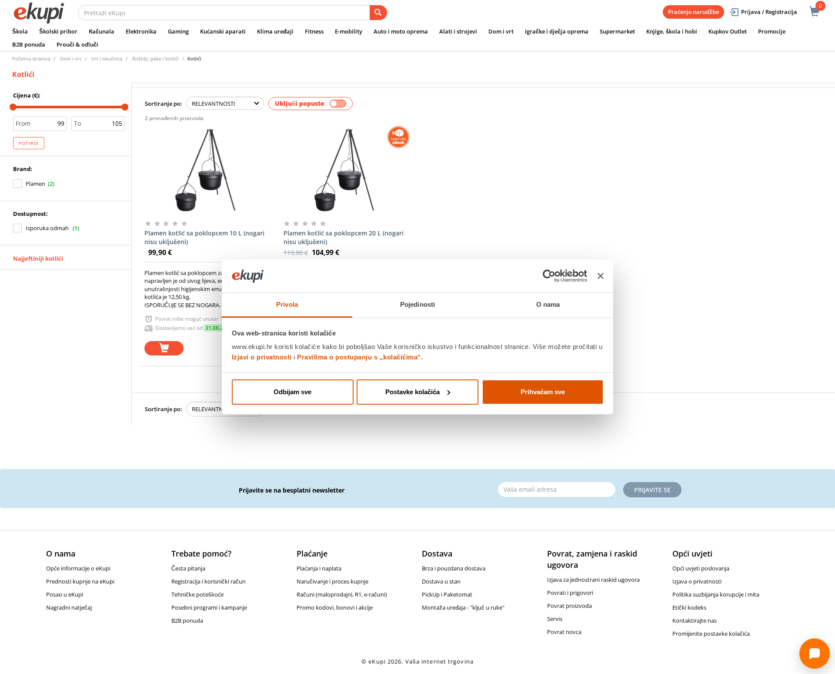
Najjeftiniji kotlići (38, 258)
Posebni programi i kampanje (209, 607)
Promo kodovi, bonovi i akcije (335, 607)
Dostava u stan (441, 581)
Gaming (178, 31)
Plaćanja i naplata (319, 568)
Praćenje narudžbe (693, 12)
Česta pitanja (188, 568)
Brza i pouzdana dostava (453, 568)
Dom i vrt (501, 31)
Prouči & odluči (77, 44)
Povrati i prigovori (570, 593)
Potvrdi (29, 143)
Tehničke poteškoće (197, 594)
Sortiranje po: (163, 103)
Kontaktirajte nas (694, 620)
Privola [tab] (287, 304)
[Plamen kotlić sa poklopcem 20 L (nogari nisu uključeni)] (344, 169)
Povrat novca (564, 632)
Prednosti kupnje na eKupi (80, 581)
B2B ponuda (28, 44)
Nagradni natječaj (69, 607)
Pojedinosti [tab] (417, 304)
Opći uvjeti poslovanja (700, 568)
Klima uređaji (275, 31)
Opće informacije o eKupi (78, 568)
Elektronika (141, 31)
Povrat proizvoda (569, 606)
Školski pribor (58, 31)
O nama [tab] (548, 304)
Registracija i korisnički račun (208, 581)
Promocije (771, 31)
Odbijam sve (292, 392)
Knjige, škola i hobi (671, 31)
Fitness (314, 31)
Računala (101, 31)
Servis (554, 619)
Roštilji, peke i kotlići (155, 58)
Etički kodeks (689, 607)
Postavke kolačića (412, 392)
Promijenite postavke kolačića (711, 633)
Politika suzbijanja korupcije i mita (715, 594)
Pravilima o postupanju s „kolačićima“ (359, 357)
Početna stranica (31, 58)
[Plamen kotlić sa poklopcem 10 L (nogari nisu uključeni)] (205, 169)
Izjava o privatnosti (696, 581)
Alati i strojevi (458, 31)
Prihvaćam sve (543, 392)
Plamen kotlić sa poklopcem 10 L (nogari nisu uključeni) (204, 237)
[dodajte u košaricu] (164, 348)
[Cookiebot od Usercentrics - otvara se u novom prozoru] (549, 275)
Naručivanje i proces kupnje (332, 581)
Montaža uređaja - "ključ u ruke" (463, 607)
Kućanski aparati (223, 31)
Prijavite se (652, 490)
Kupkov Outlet (727, 31)
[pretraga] (378, 12)
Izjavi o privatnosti (262, 357)
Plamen (35, 184)
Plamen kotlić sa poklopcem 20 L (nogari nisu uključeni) (344, 237)
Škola (20, 31)
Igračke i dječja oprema (556, 31)
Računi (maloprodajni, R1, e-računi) (342, 594)
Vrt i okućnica (106, 58)
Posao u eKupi (64, 594)
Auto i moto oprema (401, 31)
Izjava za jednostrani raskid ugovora (593, 579)
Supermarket (617, 31)
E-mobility (348, 31)
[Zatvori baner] (601, 276)
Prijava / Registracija (769, 12)
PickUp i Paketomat (447, 594)
